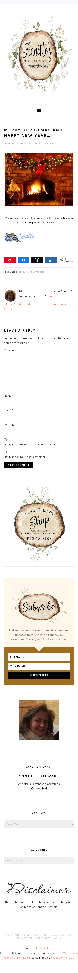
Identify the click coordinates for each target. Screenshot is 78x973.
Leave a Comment (44, 143)
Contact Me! (39, 788)
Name (9, 395)
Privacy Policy (45, 948)
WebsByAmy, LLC (62, 957)
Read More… (55, 296)
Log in (57, 938)
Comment (11, 350)
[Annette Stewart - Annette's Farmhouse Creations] (39, 92)
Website (9, 425)
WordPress (43, 938)
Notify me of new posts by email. (25, 456)
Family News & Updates (31, 271)
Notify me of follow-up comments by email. (32, 444)
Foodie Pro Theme (44, 935)
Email (8, 410)
